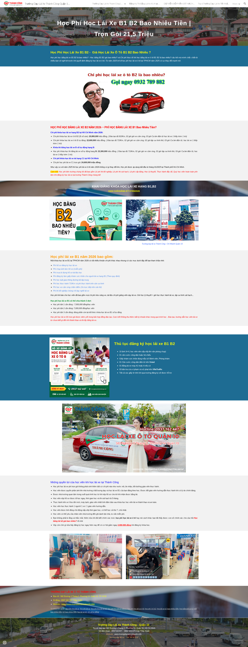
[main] (124, 26)
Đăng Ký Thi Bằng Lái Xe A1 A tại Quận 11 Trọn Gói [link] (144, 3)
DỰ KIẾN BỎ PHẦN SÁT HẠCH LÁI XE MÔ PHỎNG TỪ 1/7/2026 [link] (179, 3)
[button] (245, 4)
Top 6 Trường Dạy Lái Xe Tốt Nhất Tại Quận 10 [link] (213, 3)
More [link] (235, 3)
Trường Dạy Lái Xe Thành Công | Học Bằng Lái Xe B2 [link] (107, 3)
